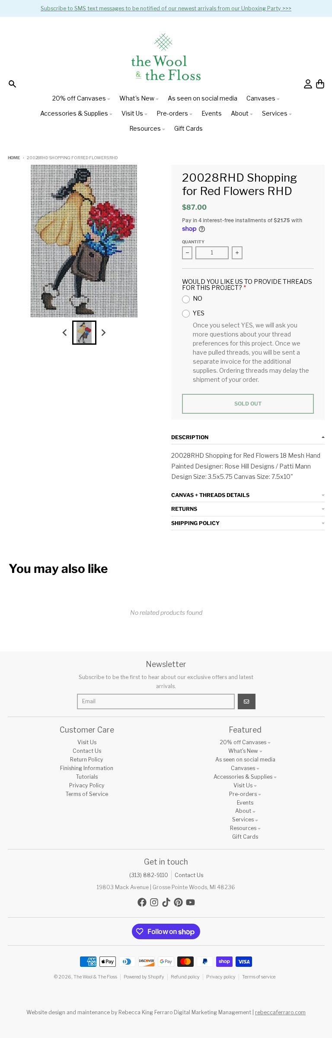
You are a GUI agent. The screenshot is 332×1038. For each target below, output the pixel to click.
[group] (84, 333)
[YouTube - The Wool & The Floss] (190, 902)
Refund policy (185, 977)
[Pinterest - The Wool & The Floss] (178, 902)
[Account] (308, 83)
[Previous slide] (65, 332)
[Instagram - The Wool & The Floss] (154, 902)
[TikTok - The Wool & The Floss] (166, 902)
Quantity (193, 241)
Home (14, 157)
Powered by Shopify (144, 977)
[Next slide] (103, 332)
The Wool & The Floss (95, 977)
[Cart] (320, 83)
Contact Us (189, 875)
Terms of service (258, 977)
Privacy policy (221, 977)
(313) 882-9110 (148, 875)
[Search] (12, 83)
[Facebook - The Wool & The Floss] (142, 902)
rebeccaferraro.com (280, 1012)
